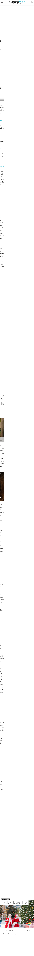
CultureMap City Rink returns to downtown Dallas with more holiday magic (16, 932)
